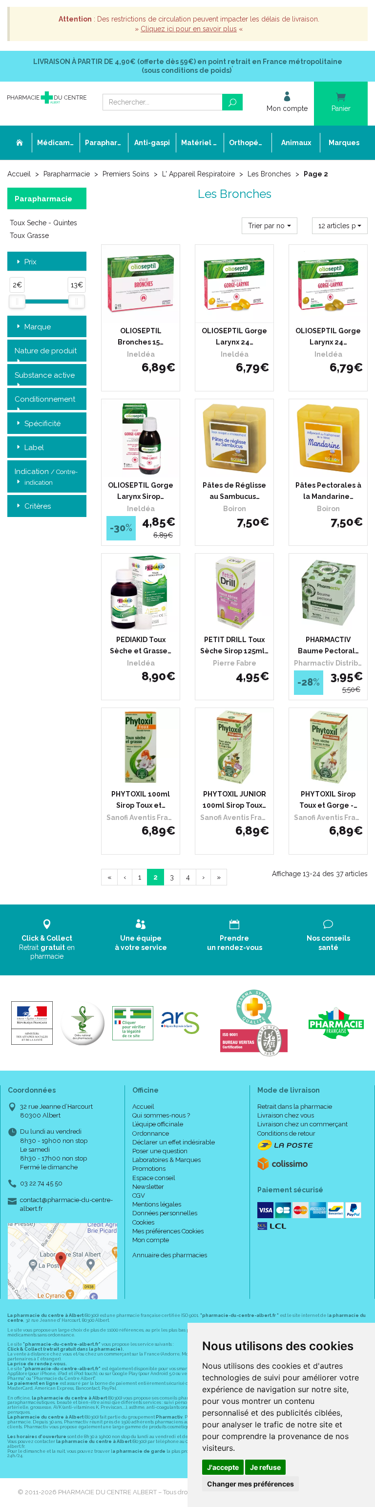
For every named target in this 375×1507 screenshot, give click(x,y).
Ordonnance (150, 1133)
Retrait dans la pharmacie (294, 1106)
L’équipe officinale (157, 1124)
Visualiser (238, 622)
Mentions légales (156, 1204)
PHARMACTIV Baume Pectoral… (328, 645)
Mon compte (150, 1240)
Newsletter (148, 1186)
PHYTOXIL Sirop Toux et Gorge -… (328, 799)
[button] (269, 225)
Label (34, 447)
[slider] (17, 301)
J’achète (147, 313)
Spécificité (42, 423)
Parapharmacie (66, 174)
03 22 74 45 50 (41, 1183)
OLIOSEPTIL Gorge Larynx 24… (234, 336)
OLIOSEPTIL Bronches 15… (141, 336)
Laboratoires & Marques (166, 1159)
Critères (37, 506)
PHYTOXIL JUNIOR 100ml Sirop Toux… (234, 799)
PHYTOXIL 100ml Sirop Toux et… (140, 799)
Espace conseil (153, 1178)
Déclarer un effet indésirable (173, 1142)
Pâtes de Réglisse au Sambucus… (234, 490)
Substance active (45, 375)
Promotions (149, 1168)
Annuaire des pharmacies (169, 1255)
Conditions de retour (286, 1133)
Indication (46, 476)
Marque (37, 327)
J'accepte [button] (223, 1467)
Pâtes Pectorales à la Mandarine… (328, 490)
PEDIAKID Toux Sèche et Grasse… (140, 645)
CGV (138, 1195)
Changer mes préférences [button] (250, 1484)
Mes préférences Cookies (168, 1231)
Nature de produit (46, 350)
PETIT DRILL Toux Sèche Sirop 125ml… (234, 645)
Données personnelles (164, 1213)
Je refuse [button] (265, 1467)
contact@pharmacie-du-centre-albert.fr (66, 1204)
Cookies (143, 1222)
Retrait (47, 947)
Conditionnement (45, 399)
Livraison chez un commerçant (302, 1124)
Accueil (19, 174)
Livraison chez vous (285, 1115)
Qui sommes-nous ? (161, 1115)
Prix (30, 262)
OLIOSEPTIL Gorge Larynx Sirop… (140, 490)
